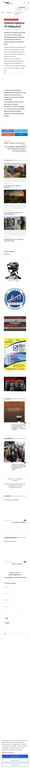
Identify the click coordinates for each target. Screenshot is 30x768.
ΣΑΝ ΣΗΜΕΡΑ (8, 438)
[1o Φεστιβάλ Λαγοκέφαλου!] (14, 509)
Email (6, 593)
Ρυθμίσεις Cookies (15, 760)
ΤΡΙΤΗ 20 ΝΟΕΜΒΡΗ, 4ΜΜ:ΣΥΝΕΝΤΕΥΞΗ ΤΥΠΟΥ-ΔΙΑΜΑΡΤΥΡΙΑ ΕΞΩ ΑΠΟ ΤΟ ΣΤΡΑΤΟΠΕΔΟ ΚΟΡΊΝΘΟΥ (15, 148)
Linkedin (21, 134)
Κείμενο (6, 606)
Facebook (8, 130)
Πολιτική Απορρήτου (8, 752)
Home (3, 12)
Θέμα (6, 600)
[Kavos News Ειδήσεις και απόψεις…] (8, 3)
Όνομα (6, 587)
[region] (15, 752)
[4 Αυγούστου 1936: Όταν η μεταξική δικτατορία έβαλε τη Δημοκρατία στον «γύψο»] (14, 451)
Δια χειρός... (8, 398)
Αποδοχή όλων (15, 756)
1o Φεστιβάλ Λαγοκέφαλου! (19, 522)
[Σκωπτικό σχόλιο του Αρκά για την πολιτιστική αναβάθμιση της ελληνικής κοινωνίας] (14, 411)
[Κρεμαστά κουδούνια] (14, 550)
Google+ (8, 134)
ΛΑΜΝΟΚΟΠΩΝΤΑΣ (10, 537)
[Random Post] (24, 2)
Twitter (21, 130)
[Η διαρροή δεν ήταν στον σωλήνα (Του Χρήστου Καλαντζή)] (15, 223)
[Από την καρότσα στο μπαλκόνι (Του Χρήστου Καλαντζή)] (15, 196)
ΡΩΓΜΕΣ (7, 496)
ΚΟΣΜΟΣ (15, 19)
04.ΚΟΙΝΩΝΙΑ (9, 12)
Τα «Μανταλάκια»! (9, 251)
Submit (7, 623)
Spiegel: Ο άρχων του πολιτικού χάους (14, 142)
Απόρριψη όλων (15, 764)
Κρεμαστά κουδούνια (17, 564)
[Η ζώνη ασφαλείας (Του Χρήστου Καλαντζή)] (15, 170)
